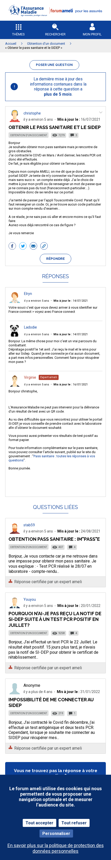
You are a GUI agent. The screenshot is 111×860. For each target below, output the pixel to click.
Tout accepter (39, 822)
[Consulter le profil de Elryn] (15, 301)
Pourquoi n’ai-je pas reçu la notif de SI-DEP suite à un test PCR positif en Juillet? (55, 619)
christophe (32, 113)
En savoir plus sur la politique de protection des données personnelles (55, 848)
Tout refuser (74, 822)
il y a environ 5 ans (36, 300)
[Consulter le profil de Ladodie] (15, 335)
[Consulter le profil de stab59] (15, 532)
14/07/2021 (70, 300)
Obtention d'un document (28, 135)
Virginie (30, 377)
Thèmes (18, 34)
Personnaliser (56, 833)
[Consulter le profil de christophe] (15, 120)
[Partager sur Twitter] (23, 246)
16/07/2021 (70, 384)
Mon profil (92, 34)
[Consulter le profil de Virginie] (15, 385)
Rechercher (55, 34)
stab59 (29, 525)
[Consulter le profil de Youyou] (15, 606)
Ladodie (30, 327)
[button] (55, 19)
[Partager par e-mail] (33, 246)
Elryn (28, 294)
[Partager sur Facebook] (12, 246)
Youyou (29, 599)
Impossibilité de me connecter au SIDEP (51, 702)
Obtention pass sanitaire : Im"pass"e (54, 539)
